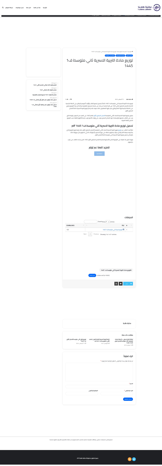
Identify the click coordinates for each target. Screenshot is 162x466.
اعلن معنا (28, 7)
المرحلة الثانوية (117, 15)
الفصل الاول (129, 56)
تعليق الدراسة (53, 440)
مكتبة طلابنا (129, 99)
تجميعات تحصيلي (100, 440)
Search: (100, 221)
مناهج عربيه (96, 15)
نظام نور (64, 440)
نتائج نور (59, 440)
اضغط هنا (99, 153)
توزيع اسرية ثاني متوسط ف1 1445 (112, 229)
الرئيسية (45, 7)
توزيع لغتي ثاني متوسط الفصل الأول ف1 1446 (76, 340)
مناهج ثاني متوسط (110, 56)
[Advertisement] (81, 32)
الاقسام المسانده (154, 15)
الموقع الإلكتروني (93, 390)
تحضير (85, 440)
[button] (131, 225)
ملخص (81, 440)
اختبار (77, 440)
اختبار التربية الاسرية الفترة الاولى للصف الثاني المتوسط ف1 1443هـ (99, 340)
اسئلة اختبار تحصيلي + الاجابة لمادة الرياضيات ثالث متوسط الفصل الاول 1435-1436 (124, 341)
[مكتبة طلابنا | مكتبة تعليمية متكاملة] (149, 7)
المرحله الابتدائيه (142, 15)
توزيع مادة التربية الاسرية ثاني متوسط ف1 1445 (115, 270)
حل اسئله (69, 440)
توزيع (119, 130)
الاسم (131, 383)
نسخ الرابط (92, 275)
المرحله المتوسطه (129, 15)
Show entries (108, 221)
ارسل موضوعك (20, 7)
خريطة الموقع (9, 7)
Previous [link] (96, 234)
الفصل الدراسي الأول (99, 115)
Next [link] (85, 234)
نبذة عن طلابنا (37, 7)
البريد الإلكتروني (128, 390)
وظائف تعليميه (92, 440)
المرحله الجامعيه (106, 15)
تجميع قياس (109, 440)
